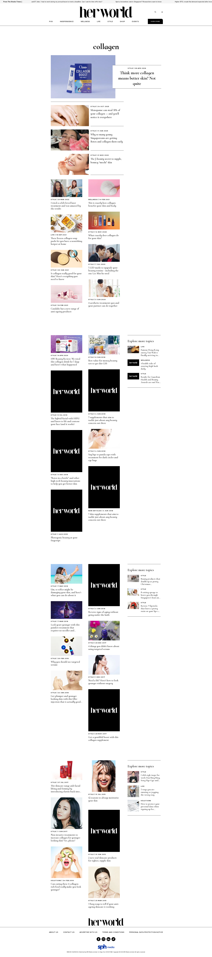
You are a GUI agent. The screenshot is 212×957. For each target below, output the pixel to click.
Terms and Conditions (113, 932)
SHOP (122, 21)
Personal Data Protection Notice (146, 932)
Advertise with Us (88, 932)
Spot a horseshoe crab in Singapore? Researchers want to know (108, 2)
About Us (53, 932)
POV (51, 21)
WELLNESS (85, 21)
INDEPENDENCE (67, 21)
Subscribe (155, 21)
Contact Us (69, 932)
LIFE (98, 21)
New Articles (94, 511)
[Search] (155, 12)
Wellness (92, 199)
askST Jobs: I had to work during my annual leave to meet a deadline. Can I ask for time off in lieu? (36, 2)
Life (53, 235)
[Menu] (162, 12)
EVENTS (135, 21)
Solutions (56, 880)
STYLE (110, 21)
